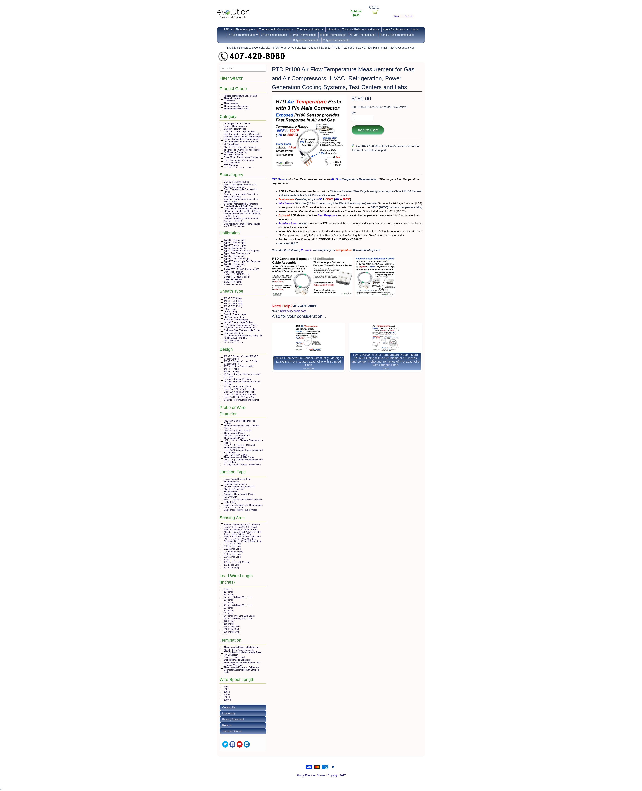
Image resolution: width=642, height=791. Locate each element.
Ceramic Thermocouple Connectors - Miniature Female (241, 195)
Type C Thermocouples (234, 242)
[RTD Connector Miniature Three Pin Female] (332, 294)
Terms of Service (232, 731)
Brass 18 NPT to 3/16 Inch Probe (239, 397)
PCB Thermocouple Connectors (238, 160)
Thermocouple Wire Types (236, 108)
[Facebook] (232, 744)
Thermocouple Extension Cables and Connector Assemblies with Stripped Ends (241, 669)
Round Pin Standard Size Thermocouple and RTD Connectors (243, 506)
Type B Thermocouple (234, 240)
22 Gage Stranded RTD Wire (237, 379)
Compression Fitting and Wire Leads (241, 218)
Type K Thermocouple (234, 256)
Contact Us (228, 707)
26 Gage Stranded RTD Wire (237, 386)
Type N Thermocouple (234, 264)
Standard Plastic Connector (236, 660)
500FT (226, 697)
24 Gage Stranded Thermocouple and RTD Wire (241, 382)
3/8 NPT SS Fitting (232, 303)
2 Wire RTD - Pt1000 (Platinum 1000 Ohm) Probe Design (241, 270)
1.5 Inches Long (231, 565)
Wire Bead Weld (231, 340)
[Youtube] (240, 744)
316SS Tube (229, 309)
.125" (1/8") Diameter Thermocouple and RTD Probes (243, 451)
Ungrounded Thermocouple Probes (240, 510)
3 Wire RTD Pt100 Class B (236, 277)
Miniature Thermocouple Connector (240, 147)
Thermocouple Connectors (275, 29)
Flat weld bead (230, 491)
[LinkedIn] (247, 744)
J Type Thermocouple (274, 34)
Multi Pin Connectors (233, 154)
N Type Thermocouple (363, 34)
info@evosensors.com (293, 311)
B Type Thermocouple (306, 40)
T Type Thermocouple (303, 34)
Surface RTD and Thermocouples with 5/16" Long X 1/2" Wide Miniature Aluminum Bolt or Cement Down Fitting (242, 538)
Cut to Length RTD (232, 221)
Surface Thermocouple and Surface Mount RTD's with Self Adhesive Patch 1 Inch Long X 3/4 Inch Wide (242, 531)
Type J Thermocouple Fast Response (241, 250)
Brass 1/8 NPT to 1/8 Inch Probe (239, 394)
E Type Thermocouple (333, 34)
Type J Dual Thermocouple (236, 253)
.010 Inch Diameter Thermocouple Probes (240, 422)
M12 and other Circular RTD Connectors (242, 499)
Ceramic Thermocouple (234, 314)
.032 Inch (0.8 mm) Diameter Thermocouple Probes (237, 431)
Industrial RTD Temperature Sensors (241, 141)
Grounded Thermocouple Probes (239, 494)
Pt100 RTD (229, 100)
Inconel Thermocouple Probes (238, 322)
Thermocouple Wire (308, 29)
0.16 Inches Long (232, 546)
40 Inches (228, 602)
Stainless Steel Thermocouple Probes (241, 330)
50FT (226, 689)
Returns (227, 725)
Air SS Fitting (230, 311)
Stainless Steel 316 (233, 333)
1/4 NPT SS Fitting (232, 301)
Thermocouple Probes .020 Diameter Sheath (241, 426)
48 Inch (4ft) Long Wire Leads (237, 605)
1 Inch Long (229, 559)
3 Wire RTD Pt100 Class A (236, 274)
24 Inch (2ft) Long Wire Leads (237, 597)
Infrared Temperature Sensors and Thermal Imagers (240, 97)
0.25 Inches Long (232, 549)
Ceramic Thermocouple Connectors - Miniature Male (241, 200)
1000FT (227, 700)
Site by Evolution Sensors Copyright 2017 (321, 775)
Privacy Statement (233, 719)
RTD (226, 29)
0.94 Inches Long (232, 557)
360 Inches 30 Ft (231, 632)
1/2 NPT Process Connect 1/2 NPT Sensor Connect (240, 357)
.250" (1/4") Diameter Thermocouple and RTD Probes (243, 460)
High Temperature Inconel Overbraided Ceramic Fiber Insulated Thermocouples (242, 135)
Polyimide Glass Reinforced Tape (239, 327)
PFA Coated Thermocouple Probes (240, 325)
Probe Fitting (229, 502)
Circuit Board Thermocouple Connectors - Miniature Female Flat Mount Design (242, 209)
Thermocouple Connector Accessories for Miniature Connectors (242, 151)
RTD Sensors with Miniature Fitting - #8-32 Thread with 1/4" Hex (243, 336)
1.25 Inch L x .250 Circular (236, 562)
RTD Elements (230, 165)
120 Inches (229, 621)
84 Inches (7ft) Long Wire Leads (239, 616)
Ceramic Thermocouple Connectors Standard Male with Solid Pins (240, 205)
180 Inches (229, 624)
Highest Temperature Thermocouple (240, 139)
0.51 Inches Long (232, 554)
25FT (226, 686)
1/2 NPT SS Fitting (232, 306)
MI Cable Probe (231, 144)
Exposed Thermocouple (235, 484)
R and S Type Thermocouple (397, 34)
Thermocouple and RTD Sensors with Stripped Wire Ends (241, 663)
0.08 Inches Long (232, 543)
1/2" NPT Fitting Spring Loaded (238, 366)
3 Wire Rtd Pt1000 (232, 279)
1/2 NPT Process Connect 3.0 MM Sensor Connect (240, 362)
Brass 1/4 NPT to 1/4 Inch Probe (239, 389)
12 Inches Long (231, 567)
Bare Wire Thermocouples (236, 182)
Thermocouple (244, 29)
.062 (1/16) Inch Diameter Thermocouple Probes (243, 441)
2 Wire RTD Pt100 (232, 266)
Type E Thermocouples (234, 245)
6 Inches (227, 589)
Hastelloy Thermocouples (235, 319)
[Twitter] (225, 744)
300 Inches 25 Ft (231, 629)
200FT (226, 694)
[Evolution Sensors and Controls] (233, 14)
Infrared (331, 29)
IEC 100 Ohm (230, 497)
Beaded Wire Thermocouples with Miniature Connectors (239, 185)
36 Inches (228, 600)
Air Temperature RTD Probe (236, 123)
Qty (354, 112)
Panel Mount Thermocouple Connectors (242, 157)
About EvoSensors (394, 29)
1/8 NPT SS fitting (232, 298)
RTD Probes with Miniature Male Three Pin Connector (242, 653)
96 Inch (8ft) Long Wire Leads (237, 618)
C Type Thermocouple (336, 40)
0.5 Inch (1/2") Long (233, 551)
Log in (397, 16)
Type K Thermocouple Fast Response (241, 261)
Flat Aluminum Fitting (233, 317)
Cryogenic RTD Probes (234, 129)
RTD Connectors (231, 162)
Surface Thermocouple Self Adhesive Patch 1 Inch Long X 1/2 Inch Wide (241, 525)
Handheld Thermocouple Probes (239, 131)
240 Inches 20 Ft (231, 626)
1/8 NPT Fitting (231, 371)
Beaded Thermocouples (235, 126)
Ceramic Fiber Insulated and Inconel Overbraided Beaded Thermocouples (241, 401)
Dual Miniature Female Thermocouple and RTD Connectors (241, 225)
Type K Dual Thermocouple (236, 258)
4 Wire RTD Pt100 (232, 282)
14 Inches (228, 594)
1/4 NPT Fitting (231, 369)
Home (415, 29)
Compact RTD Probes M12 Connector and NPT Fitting (241, 214)
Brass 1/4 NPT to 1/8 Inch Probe (239, 392)
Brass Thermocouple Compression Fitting (240, 190)
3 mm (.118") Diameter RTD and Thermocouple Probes (239, 446)
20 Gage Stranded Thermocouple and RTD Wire (241, 375)
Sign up (408, 16)
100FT (226, 692)
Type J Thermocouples (234, 248)
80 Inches (228, 613)
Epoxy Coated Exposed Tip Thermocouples (236, 480)
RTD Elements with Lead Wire (238, 168)
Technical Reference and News (360, 29)
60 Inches (228, 608)
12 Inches (228, 592)
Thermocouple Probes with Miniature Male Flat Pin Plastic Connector (241, 648)
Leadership (229, 713)
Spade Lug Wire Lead (234, 657)
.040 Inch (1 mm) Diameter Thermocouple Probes (236, 436)
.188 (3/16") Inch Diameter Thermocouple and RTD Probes (238, 456)
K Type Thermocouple (242, 34)
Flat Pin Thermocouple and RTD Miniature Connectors (239, 487)
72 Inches (228, 610)
